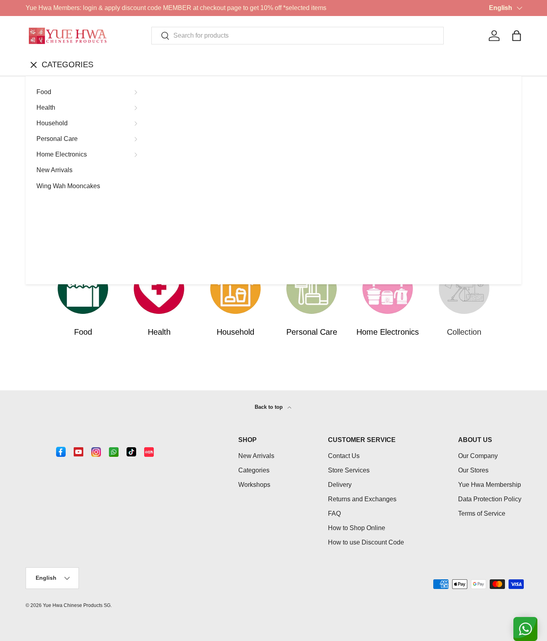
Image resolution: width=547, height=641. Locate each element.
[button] (516, 35)
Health (45, 107)
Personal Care (57, 138)
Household (52, 123)
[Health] (159, 288)
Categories (253, 470)
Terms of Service (481, 513)
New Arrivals (54, 170)
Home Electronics (61, 154)
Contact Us (344, 455)
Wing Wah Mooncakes (68, 186)
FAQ (334, 513)
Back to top (269, 407)
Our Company (478, 455)
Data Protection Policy (489, 499)
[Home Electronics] (387, 288)
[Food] (83, 288)
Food (43, 91)
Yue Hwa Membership (489, 484)
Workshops (254, 484)
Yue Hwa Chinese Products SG (77, 605)
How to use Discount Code (366, 542)
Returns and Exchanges (362, 499)
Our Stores (473, 470)
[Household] (235, 288)
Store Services (349, 470)
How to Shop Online (356, 527)
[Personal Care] (311, 288)
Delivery (340, 484)
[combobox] (297, 35)
